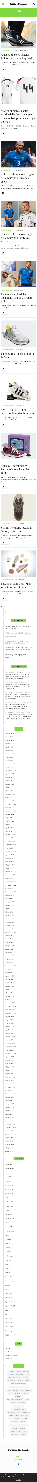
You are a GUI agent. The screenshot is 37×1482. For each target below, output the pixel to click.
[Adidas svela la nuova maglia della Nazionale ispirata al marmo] (18, 214)
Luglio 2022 (9, 898)
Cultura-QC (9, 1202)
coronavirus (11, 1380)
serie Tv (15, 1428)
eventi (9, 1390)
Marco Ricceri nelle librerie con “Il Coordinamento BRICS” (18, 707)
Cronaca (8, 1181)
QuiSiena (8, 1260)
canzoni (26, 1371)
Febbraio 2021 (10, 956)
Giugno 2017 (9, 1104)
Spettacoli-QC (10, 1297)
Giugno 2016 (9, 1144)
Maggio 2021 (9, 946)
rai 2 (11, 1418)
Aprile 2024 (9, 828)
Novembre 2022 (10, 885)
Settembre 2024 (10, 811)
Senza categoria (10, 1281)
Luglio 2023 (9, 858)
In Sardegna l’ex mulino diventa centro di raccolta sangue (18, 696)
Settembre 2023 (10, 851)
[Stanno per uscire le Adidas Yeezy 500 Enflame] (18, 507)
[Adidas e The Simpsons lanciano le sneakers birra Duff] (18, 446)
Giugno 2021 (9, 942)
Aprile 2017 (9, 1111)
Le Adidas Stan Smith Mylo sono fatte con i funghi (16, 585)
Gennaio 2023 (9, 878)
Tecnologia (9, 1327)
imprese (28, 1390)
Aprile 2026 (9, 747)
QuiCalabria (9, 1252)
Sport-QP (8, 1318)
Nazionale (4, 50)
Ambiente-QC (9, 1169)
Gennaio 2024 (9, 838)
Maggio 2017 (9, 1107)
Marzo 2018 (9, 1074)
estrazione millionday (18, 1384)
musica (14, 1403)
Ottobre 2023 (9, 848)
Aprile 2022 (9, 909)
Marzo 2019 (9, 1033)
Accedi (7, 1348)
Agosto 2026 (9, 733)
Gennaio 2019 (9, 1040)
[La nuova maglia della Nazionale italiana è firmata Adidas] (18, 274)
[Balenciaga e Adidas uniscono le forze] (18, 334)
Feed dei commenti (11, 1355)
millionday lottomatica (15, 1399)
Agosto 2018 (9, 1057)
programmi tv (25, 1412)
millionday (18, 1396)
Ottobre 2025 (9, 767)
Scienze (7, 1268)
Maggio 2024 (9, 824)
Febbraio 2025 (10, 794)
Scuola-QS (8, 1277)
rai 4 (21, 1418)
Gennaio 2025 (9, 797)
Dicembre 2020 (10, 962)
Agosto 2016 (9, 1138)
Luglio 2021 (9, 939)
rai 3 (16, 1418)
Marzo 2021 (9, 952)
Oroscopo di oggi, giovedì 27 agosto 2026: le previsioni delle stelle (17, 642)
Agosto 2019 (9, 1016)
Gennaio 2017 (9, 1121)
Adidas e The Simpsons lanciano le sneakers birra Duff (16, 469)
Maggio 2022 (9, 905)
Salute (7, 1264)
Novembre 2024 (10, 804)
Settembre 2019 (10, 1013)
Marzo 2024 (9, 831)
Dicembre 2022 (10, 882)
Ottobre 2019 (9, 1010)
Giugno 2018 (9, 1063)
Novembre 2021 (10, 925)
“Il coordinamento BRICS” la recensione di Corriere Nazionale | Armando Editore (18, 704)
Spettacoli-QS (10, 1306)
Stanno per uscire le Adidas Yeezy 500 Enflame (16, 529)
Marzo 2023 (9, 871)
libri (10, 1393)
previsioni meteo (13, 1412)
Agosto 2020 (9, 976)
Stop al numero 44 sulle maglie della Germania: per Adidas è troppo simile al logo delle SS (18, 116)
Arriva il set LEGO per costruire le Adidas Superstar (17, 411)
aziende (11, 1371)
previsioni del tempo (19, 1409)
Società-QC (9, 1289)
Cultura (7, 1198)
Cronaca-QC (9, 1185)
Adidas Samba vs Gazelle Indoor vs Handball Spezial (16, 56)
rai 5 (26, 1418)
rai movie (14, 1422)
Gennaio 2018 (9, 1080)
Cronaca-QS (9, 1193)
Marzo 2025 (9, 791)
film (22, 1390)
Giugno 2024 (9, 821)
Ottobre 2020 (9, 969)
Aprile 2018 (9, 1070)
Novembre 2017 (10, 1087)
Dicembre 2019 (10, 1003)
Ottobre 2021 (9, 929)
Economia (8, 1214)
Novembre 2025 (10, 764)
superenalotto (15, 1431)
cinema (27, 1374)
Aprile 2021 (9, 949)
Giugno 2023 (9, 861)
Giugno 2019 (9, 1023)
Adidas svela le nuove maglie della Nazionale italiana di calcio (17, 178)
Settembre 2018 (10, 1053)
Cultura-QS (9, 1210)
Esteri (7, 1223)
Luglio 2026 (9, 737)
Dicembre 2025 (10, 760)
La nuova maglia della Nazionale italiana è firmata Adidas (16, 297)
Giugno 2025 (9, 781)
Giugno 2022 (9, 902)
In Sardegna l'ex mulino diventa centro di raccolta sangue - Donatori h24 (18, 693)
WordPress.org (10, 1358)
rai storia (23, 1422)
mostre (27, 1399)
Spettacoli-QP (10, 1302)
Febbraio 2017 (10, 1117)
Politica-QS (9, 1248)
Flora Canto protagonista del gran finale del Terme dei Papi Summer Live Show (18, 656)
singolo (22, 1428)
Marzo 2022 (9, 912)
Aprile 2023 (9, 868)
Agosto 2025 (9, 774)
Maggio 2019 (9, 1026)
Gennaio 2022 (9, 919)
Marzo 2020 (9, 993)
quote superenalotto (16, 1415)
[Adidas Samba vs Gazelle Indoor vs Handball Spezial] (18, 34)
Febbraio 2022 (10, 915)
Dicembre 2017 (10, 1084)
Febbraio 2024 (10, 834)
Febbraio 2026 (10, 754)
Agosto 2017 (9, 1097)
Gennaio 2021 (9, 959)
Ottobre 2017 (9, 1090)
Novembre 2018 (10, 1047)
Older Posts (7, 607)
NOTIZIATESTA (19, 1406)
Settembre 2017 (10, 1094)
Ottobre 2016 (9, 1131)
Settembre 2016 (10, 1134)
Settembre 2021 (10, 932)
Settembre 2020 (10, 973)
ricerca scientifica (16, 1425)
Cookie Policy (11, 1476)
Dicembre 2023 (10, 841)
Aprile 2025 (9, 787)
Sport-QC (8, 1314)
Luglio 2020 (9, 979)
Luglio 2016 (9, 1141)
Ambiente (8, 1164)
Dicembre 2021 (10, 922)
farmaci (15, 1390)
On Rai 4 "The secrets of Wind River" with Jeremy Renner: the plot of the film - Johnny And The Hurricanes (18, 714)
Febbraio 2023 (10, 875)
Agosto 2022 (9, 895)
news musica (22, 1403)
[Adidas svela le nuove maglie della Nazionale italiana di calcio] (18, 154)
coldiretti (25, 1377)
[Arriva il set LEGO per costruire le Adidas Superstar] (18, 390)
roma (26, 1425)
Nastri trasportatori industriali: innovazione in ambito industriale (16, 683)
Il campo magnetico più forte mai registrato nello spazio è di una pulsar (17, 676)
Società (11, 50)
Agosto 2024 (9, 814)
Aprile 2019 (9, 1030)
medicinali (18, 1393)
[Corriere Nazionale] (18, 4)
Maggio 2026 (9, 744)
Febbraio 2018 (10, 1077)
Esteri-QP (8, 1227)
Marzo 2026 (9, 750)
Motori (7, 1235)
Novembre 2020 (10, 966)
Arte (6, 1173)
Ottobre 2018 (9, 1050)
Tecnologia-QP (10, 1331)
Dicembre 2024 (10, 801)
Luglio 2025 (9, 777)
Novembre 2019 (10, 1006)
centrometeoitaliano (15, 1374)
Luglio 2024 (9, 818)
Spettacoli (8, 1293)
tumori (24, 1434)
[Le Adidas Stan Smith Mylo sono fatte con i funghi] (18, 563)
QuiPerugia (9, 1256)
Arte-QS (8, 1177)
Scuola (7, 1273)
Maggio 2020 (9, 986)
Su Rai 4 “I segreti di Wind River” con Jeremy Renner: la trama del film (18, 718)
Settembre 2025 (10, 770)
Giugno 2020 (9, 983)
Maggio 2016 (9, 1148)
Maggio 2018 (9, 1067)
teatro (25, 1431)
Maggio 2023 (9, 865)
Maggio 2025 (9, 784)
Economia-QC (10, 1218)
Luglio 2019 (9, 1020)
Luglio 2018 (9, 1060)
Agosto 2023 (9, 855)
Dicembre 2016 (10, 1124)
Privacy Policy (18, 1459)
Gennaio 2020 (9, 999)
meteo (26, 1393)
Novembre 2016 (10, 1127)
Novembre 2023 (10, 845)
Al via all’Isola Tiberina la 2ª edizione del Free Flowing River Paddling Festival (18, 648)
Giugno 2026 (9, 740)
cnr (9, 1377)
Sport (10, 107)
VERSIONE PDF (10, 1335)
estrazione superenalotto (19, 1387)
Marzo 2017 (9, 1114)
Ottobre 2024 (9, 807)
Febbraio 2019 (10, 1036)
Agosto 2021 (9, 935)
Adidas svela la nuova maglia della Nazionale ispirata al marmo (17, 237)
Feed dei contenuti (11, 1352)
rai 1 (27, 1415)
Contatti (18, 1456)
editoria (28, 1380)
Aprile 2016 (9, 1151)
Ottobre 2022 (9, 888)
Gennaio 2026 (9, 757)
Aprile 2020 (9, 989)
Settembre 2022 (10, 892)
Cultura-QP (9, 1206)
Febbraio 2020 (10, 996)
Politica (7, 1243)
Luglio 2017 (9, 1100)
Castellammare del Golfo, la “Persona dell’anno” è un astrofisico (17, 673)
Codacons (16, 1377)
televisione (15, 1434)
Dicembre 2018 (10, 1043)
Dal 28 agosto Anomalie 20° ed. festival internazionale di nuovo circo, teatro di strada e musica (18, 634)
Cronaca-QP (9, 1189)
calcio (19, 1371)
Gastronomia (9, 1231)
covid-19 (20, 1380)
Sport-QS (8, 1322)
